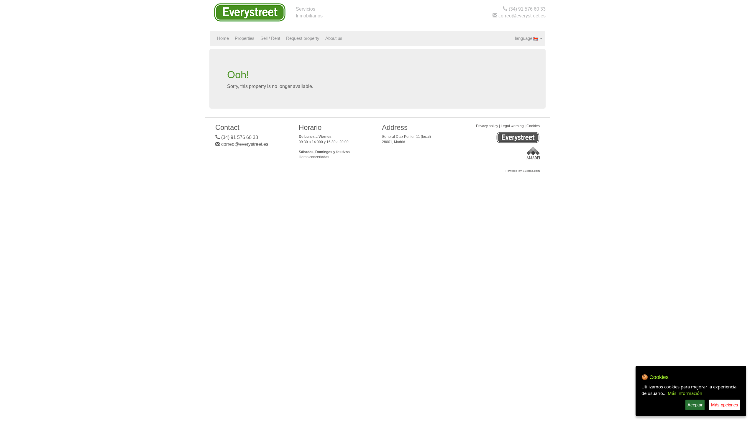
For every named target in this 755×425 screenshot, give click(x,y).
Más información (685, 393)
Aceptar (695, 404)
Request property (302, 38)
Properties (245, 38)
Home (223, 38)
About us (333, 38)
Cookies (533, 126)
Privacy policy (487, 126)
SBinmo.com (531, 170)
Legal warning (512, 126)
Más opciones (724, 404)
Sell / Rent (270, 38)
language (524, 38)
